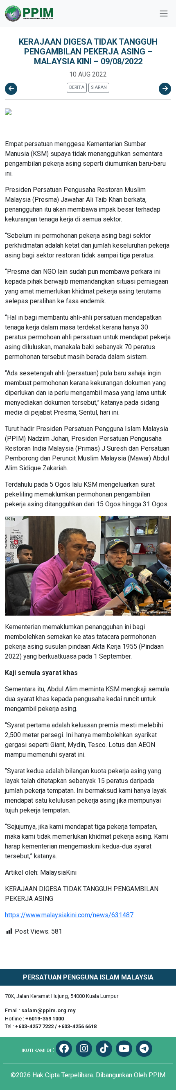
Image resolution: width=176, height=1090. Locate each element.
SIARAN (99, 87)
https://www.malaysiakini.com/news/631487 (69, 915)
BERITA (76, 87)
